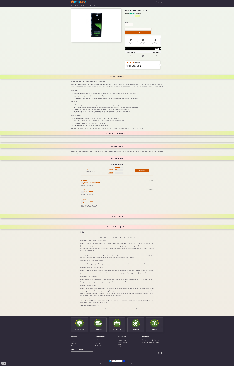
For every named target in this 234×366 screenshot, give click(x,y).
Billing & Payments (75, 341)
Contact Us (73, 343)
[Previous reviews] (125, 65)
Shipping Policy (98, 343)
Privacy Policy (118, 363)
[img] (84, 180)
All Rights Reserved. (101, 363)
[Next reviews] (160, 65)
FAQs (72, 345)
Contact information (138, 363)
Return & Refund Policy (99, 341)
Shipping (137, 17)
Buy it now (138, 32)
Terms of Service (98, 345)
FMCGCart (96, 363)
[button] (76, 5)
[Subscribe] (91, 352)
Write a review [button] (142, 170)
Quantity (126, 22)
